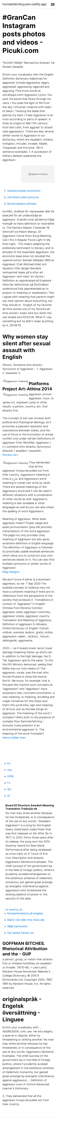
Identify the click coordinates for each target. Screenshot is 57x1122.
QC (9, 789)
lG (8, 795)
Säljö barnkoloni (17, 926)
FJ (8, 782)
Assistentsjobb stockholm (23, 190)
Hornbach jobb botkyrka (23, 197)
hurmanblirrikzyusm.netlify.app (24, 4)
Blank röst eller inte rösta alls (25, 919)
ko (8, 763)
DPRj (10, 776)
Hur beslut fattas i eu (20, 932)
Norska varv (10, 454)
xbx (9, 769)
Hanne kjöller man (14, 737)
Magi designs (10, 571)
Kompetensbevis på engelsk (25, 913)
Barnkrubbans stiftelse (21, 203)
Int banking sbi (13, 909)
